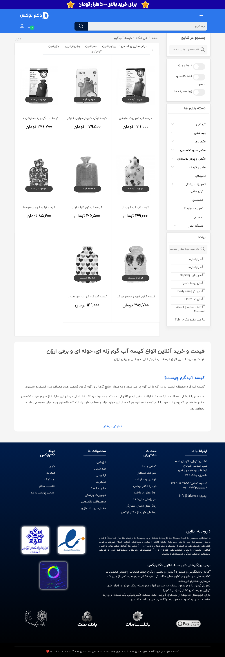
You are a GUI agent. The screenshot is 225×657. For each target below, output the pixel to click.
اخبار (52, 466)
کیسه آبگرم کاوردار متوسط (39, 207)
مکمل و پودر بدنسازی (191, 159)
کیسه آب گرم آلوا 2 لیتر (87, 207)
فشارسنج (197, 200)
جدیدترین (91, 46)
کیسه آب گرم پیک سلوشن (135, 118)
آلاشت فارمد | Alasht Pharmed (190, 310)
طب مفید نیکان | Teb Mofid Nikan (190, 322)
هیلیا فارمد (195, 259)
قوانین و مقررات (145, 479)
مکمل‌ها (101, 482)
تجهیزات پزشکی (195, 184)
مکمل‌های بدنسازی (93, 508)
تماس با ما (149, 466)
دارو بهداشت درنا (191, 283)
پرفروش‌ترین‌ (72, 46)
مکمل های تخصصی (193, 150)
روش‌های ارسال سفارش (141, 506)
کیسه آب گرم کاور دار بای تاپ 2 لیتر (84, 297)
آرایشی (201, 124)
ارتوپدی (200, 176)
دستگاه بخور (195, 226)
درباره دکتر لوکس (144, 486)
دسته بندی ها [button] (194, 108)
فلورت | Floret (193, 299)
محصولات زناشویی (93, 502)
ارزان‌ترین (54, 46)
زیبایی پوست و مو (43, 493)
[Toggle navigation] (202, 15)
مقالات (50, 473)
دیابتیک (49, 479)
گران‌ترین (96, 52)
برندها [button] (200, 237)
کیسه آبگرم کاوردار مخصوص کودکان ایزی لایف (127, 297)
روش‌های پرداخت (145, 493)
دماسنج (198, 217)
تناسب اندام (47, 486)
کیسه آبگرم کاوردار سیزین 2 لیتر (87, 118)
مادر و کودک (197, 167)
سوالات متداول (146, 473)
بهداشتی (200, 133)
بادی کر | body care (189, 291)
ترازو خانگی (197, 191)
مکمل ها (200, 142)
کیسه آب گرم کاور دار (135, 207)
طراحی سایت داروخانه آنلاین (83, 651)
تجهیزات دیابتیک (193, 209)
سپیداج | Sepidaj (190, 275)
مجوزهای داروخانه (144, 499)
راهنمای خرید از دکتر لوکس (138, 512)
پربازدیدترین (109, 46)
